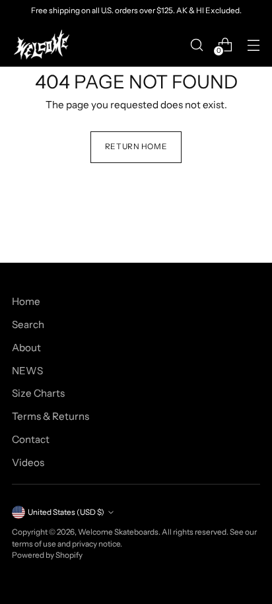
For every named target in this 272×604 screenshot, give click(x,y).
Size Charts (38, 393)
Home (26, 301)
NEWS (27, 370)
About (26, 347)
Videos (28, 462)
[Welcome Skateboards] (41, 44)
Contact (31, 439)
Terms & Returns (50, 416)
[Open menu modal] (253, 44)
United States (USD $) (66, 512)
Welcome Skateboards (118, 532)
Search (28, 324)
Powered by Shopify (47, 555)
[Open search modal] (196, 44)
